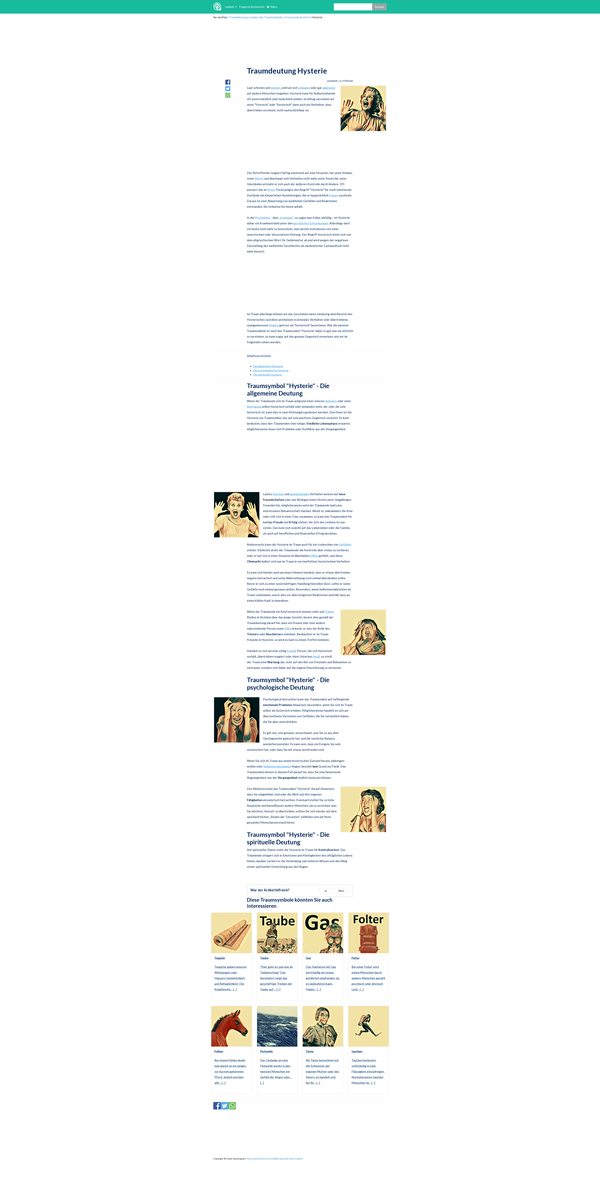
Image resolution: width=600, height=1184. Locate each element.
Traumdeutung (238, 17)
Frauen (333, 195)
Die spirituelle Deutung (267, 374)
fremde (291, 651)
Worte (259, 178)
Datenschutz (265, 1158)
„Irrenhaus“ (286, 217)
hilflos (314, 555)
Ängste (274, 325)
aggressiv (328, 87)
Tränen (329, 611)
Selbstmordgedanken (277, 766)
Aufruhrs (331, 401)
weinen (275, 87)
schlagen (304, 87)
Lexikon (229, 6)
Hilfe (287, 628)
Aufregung (254, 406)
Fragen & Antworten (251, 6)
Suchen (379, 7)
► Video (272, 6)
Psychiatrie (262, 217)
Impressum (252, 1158)
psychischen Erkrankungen (310, 223)
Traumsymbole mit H (297, 17)
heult (316, 656)
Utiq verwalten (295, 1158)
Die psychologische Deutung (270, 370)
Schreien (278, 494)
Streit (271, 189)
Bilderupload (280, 1158)
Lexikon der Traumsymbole (266, 17)
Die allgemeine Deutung (268, 366)
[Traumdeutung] (217, 6)
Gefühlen (345, 544)
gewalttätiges (299, 494)
